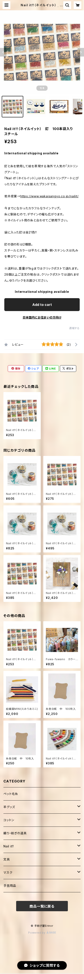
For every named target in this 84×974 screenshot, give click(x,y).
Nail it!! (8, 846)
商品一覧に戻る (42, 906)
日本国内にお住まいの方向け (42, 317)
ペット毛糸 (10, 794)
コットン (8, 820)
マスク (7, 872)
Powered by (37, 932)
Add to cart (42, 304)
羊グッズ (9, 807)
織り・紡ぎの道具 (14, 833)
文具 (6, 859)
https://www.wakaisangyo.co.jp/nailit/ (49, 196)
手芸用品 (9, 885)
